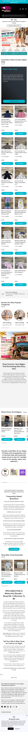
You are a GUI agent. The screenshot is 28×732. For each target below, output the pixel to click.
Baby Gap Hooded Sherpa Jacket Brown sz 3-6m (6, 152)
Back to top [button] (14, 677)
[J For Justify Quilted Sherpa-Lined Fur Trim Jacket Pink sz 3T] (21, 112)
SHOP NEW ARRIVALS (14, 101)
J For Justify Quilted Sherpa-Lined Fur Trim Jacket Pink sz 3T (20, 121)
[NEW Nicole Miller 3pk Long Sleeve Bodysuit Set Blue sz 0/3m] (21, 233)
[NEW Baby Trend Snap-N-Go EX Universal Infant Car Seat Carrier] (19, 421)
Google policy (9, 726)
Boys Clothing (20, 323)
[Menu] (25, 9)
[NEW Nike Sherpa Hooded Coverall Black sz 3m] (7, 173)
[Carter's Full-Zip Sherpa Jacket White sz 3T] (21, 173)
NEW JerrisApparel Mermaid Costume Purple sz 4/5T (6, 212)
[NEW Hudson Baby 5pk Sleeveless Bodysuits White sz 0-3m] (21, 203)
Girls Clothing (7, 323)
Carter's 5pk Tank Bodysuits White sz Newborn (6, 242)
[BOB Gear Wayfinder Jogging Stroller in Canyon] (7, 421)
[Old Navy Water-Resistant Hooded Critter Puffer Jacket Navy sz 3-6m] (7, 112)
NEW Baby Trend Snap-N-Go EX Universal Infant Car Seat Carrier (19, 431)
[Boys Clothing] (19, 315)
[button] (23, 9)
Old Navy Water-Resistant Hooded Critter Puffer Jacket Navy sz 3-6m (6, 122)
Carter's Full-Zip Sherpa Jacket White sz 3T (20, 182)
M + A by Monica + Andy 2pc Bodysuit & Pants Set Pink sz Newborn (6, 273)
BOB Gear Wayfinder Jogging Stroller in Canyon (6, 430)
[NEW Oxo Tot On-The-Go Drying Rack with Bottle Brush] (7, 565)
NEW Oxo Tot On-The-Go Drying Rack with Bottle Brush (6, 574)
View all (3, 63)
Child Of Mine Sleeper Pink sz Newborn (20, 271)
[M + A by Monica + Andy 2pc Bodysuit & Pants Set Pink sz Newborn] (7, 263)
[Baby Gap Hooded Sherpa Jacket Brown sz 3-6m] (7, 143)
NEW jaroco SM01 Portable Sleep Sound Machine (19, 574)
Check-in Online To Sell (14, 25)
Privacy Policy (4, 726)
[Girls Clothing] (7, 315)
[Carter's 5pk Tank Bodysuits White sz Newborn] (7, 233)
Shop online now (7, 633)
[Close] (26, 715)
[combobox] (14, 15)
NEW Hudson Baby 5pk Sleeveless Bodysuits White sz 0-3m (20, 212)
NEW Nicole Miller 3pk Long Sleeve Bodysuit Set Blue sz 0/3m (20, 242)
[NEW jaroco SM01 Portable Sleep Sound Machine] (19, 565)
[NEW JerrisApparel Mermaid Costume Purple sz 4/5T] (7, 203)
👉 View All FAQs (14, 549)
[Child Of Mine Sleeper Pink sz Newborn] (21, 263)
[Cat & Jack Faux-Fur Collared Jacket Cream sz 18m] (21, 143)
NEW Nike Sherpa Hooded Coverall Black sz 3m (7, 182)
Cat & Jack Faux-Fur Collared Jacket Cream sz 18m (21, 152)
